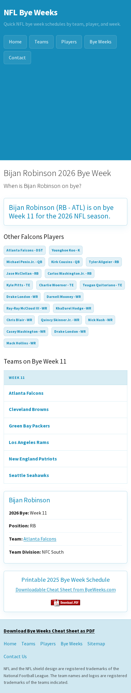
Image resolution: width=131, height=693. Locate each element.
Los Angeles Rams (29, 442)
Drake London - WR (22, 296)
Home (15, 41)
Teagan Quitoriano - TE (102, 285)
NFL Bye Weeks (30, 12)
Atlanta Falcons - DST (24, 250)
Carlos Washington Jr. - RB (70, 273)
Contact (17, 57)
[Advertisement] (65, 116)
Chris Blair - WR (19, 319)
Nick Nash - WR (100, 319)
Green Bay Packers (29, 426)
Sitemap (96, 643)
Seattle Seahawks (29, 475)
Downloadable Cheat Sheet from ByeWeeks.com (66, 589)
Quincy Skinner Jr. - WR (60, 319)
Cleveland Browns (29, 409)
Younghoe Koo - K (66, 250)
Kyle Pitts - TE (18, 285)
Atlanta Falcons (26, 393)
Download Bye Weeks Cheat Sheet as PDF (49, 631)
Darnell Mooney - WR (64, 296)
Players (69, 41)
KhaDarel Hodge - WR (73, 308)
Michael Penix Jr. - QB (24, 261)
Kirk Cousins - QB (65, 261)
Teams (41, 41)
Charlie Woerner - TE (56, 285)
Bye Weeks (101, 41)
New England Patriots (33, 459)
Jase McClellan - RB (22, 273)
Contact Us (15, 656)
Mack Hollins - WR (21, 343)
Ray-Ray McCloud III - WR (26, 308)
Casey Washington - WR (25, 331)
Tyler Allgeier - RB (104, 261)
